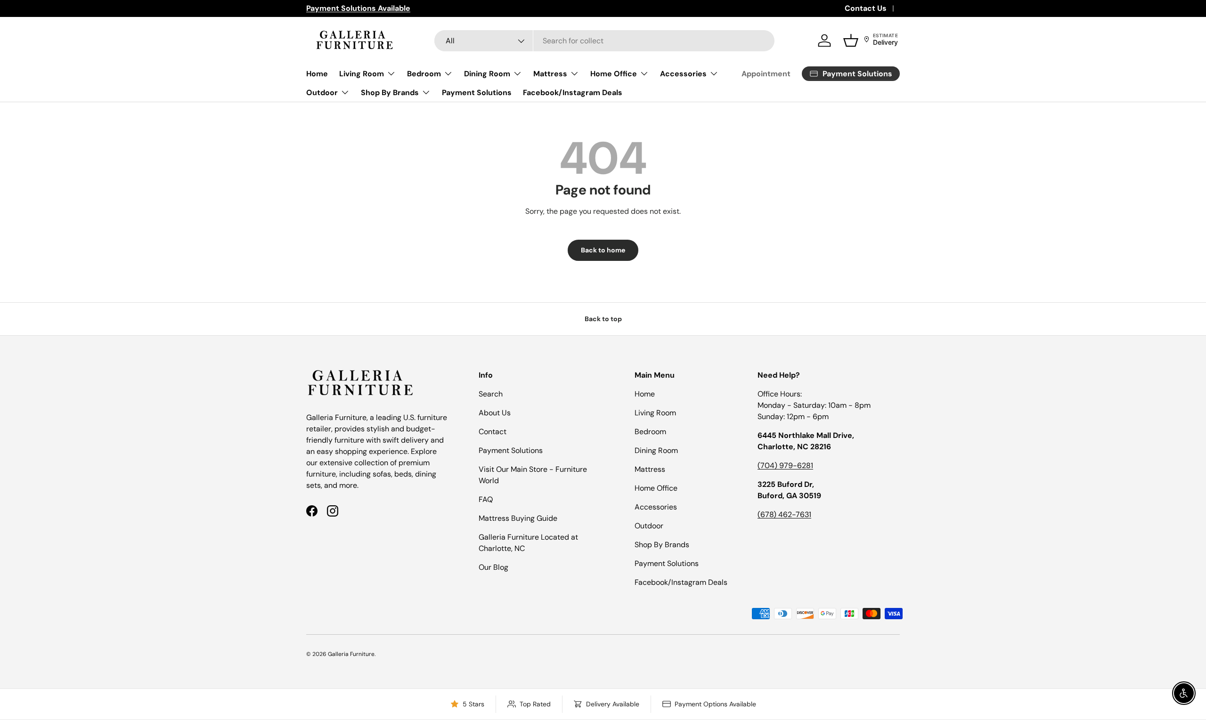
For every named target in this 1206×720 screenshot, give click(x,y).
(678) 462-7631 (784, 514)
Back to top (603, 319)
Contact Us (866, 8)
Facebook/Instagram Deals (572, 92)
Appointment (766, 74)
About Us (495, 413)
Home (317, 74)
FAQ (486, 499)
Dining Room (487, 74)
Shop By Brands (390, 92)
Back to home (603, 250)
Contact (492, 432)
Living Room (361, 74)
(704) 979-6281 (785, 465)
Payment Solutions (477, 92)
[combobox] (604, 40)
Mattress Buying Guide (518, 518)
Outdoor (322, 92)
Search (491, 394)
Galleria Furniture (351, 654)
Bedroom (424, 74)
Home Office (613, 74)
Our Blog (493, 567)
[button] (850, 40)
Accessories (683, 74)
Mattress (550, 74)
